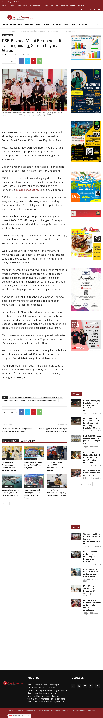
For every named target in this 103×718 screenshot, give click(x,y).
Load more (85, 484)
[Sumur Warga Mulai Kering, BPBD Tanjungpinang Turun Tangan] (57, 453)
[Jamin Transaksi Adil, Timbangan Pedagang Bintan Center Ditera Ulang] (34, 481)
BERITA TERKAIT (10, 441)
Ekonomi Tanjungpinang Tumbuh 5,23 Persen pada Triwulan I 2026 (11, 492)
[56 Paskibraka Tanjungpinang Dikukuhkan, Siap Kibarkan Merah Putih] (12, 453)
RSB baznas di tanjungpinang (14, 400)
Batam (13, 24)
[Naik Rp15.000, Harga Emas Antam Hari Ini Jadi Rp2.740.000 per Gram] (76, 438)
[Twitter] (86, 9)
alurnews (8, 55)
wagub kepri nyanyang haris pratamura (42, 400)
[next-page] (8, 503)
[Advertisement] (69, 17)
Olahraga (75, 24)
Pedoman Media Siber (50, 6)
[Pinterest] (33, 61)
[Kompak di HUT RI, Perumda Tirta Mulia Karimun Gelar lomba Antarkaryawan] (76, 603)
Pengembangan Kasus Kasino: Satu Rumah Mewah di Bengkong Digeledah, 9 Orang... (92, 423)
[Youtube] (99, 9)
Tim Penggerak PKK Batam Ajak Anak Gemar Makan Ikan (53, 430)
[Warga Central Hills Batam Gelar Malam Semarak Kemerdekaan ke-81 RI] (76, 536)
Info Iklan (81, 6)
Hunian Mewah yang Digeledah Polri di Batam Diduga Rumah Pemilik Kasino (91, 405)
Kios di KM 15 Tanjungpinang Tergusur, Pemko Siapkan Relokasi (56, 492)
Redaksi (13, 6)
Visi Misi (5, 6)
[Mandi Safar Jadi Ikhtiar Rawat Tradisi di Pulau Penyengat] (34, 453)
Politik (38, 24)
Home (5, 24)
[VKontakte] (95, 9)
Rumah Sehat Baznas (27, 189)
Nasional (29, 24)
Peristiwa (57, 24)
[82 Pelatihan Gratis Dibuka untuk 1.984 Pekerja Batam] (76, 473)
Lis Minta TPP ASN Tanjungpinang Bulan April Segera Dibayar (17, 430)
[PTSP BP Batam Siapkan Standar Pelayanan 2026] (76, 588)
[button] (98, 24)
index (84, 24)
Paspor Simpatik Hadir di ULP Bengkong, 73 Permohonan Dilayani (90, 557)
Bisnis (66, 24)
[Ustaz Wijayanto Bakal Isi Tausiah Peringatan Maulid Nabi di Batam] (76, 572)
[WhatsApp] (39, 61)
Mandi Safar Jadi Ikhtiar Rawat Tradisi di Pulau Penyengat (33, 465)
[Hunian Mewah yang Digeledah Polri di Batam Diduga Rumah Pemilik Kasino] (76, 403)
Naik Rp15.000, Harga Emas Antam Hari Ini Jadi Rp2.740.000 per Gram (92, 439)
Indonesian (17, 715)
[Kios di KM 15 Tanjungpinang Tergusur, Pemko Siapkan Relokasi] (57, 481)
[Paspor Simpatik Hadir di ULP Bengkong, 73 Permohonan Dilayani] (76, 554)
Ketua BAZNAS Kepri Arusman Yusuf (23, 397)
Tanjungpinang (14, 31)
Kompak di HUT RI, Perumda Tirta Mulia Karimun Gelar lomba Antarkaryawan (92, 605)
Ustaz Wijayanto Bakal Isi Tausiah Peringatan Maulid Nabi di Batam (91, 573)
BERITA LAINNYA (28, 441)
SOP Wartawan (35, 6)
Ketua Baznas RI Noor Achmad (51, 397)
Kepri (20, 24)
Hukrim (47, 24)
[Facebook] (81, 9)
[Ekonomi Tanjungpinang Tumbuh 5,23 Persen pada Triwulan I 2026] (12, 481)
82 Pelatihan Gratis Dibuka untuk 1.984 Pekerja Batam (91, 472)
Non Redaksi (22, 6)
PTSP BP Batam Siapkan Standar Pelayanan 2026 (90, 588)
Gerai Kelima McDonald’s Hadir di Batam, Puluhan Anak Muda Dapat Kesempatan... (91, 457)
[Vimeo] (90, 9)
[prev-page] (3, 503)
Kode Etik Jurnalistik (68, 6)
